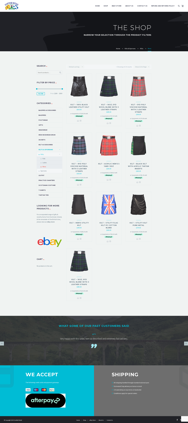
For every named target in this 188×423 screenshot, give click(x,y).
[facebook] (177, 420)
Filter (40, 94)
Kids (43, 159)
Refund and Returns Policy (162, 6)
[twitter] (181, 420)
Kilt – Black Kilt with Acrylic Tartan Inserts (138, 166)
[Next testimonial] (186, 343)
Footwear (43, 120)
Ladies (44, 163)
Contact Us (142, 6)
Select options (78, 121)
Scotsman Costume (47, 185)
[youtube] (184, 420)
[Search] (178, 6)
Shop (106, 6)
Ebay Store (116, 6)
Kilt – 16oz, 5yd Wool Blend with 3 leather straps (109, 107)
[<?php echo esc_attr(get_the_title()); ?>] (80, 121)
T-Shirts (42, 190)
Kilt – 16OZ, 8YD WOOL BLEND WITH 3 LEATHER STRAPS (79, 282)
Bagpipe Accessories (47, 110)
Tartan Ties (44, 195)
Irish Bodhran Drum (47, 135)
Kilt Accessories (46, 145)
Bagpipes (42, 115)
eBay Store (92, 420)
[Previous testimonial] (2, 343)
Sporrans (44, 171)
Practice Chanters (47, 180)
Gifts (41, 125)
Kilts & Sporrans (46, 149)
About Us (129, 6)
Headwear (43, 130)
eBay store (51, 222)
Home (97, 6)
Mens (44, 167)
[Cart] (183, 6)
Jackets (42, 140)
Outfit (41, 175)
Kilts (42, 154)
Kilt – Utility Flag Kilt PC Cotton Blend (109, 225)
